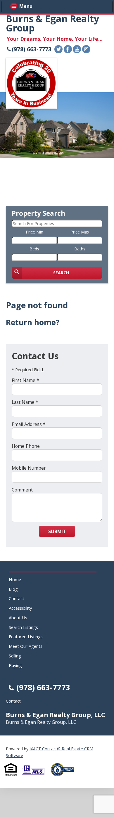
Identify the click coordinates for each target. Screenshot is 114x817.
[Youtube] (77, 49)
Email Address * (29, 424)
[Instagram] (86, 49)
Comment (22, 490)
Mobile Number (29, 468)
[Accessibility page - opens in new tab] (65, 778)
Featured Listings (26, 636)
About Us (18, 617)
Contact (16, 598)
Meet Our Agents (25, 646)
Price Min (34, 232)
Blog (13, 589)
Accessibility (20, 608)
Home (15, 579)
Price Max (79, 232)
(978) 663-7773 (31, 49)
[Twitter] (58, 49)
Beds (34, 249)
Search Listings (23, 627)
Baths (79, 249)
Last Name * (25, 402)
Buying (15, 665)
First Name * (25, 380)
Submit (57, 531)
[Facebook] (68, 49)
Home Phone (26, 446)
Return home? (33, 322)
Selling (15, 656)
